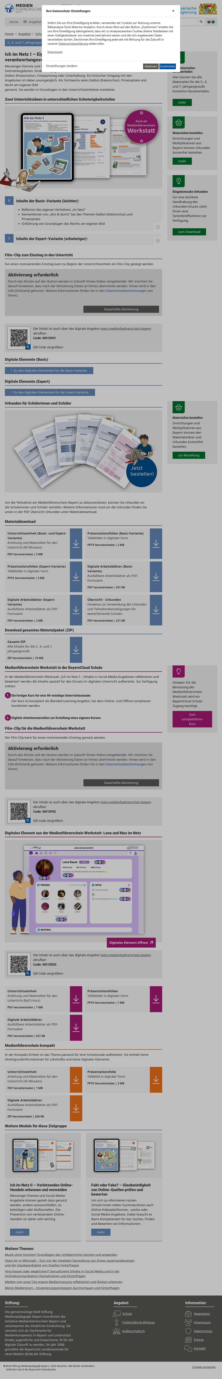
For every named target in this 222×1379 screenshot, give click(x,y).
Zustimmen (167, 66)
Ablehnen (151, 66)
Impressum (55, 52)
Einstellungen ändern (62, 66)
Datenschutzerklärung (73, 44)
